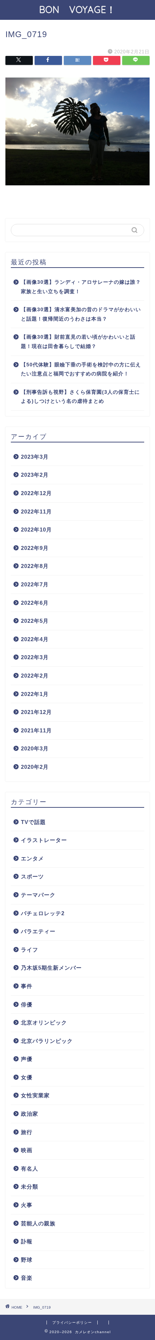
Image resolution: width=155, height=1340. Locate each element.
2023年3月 (35, 457)
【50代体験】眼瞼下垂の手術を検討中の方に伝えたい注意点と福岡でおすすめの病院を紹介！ (81, 369)
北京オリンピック (44, 1022)
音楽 (26, 1278)
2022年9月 (35, 548)
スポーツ (32, 876)
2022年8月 (35, 566)
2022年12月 (36, 493)
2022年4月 (35, 639)
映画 (26, 1150)
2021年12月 (36, 712)
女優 (26, 1077)
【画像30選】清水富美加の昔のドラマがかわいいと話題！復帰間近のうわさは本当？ (81, 314)
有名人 (29, 1168)
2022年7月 (35, 584)
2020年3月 (35, 748)
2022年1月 (35, 694)
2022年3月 (35, 657)
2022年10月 (36, 529)
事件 (26, 986)
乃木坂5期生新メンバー (51, 968)
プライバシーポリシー (72, 1322)
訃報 (26, 1241)
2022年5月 (35, 621)
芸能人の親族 (38, 1223)
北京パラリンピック (47, 1041)
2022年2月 (35, 676)
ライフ (29, 950)
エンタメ (32, 858)
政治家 (29, 1114)
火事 (26, 1205)
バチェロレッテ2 (43, 913)
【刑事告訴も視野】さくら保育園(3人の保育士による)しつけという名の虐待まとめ (80, 396)
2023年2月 (35, 475)
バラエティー (38, 931)
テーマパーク (38, 895)
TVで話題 (33, 822)
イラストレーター (44, 840)
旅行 (26, 1132)
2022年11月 (36, 511)
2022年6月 (35, 603)
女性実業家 (35, 1095)
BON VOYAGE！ (82, 9)
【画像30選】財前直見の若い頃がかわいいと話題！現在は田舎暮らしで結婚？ (78, 341)
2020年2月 (35, 767)
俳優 (26, 1004)
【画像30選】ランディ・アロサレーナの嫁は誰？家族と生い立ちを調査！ (81, 286)
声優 (26, 1059)
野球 (26, 1260)
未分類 (29, 1186)
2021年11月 (36, 730)
